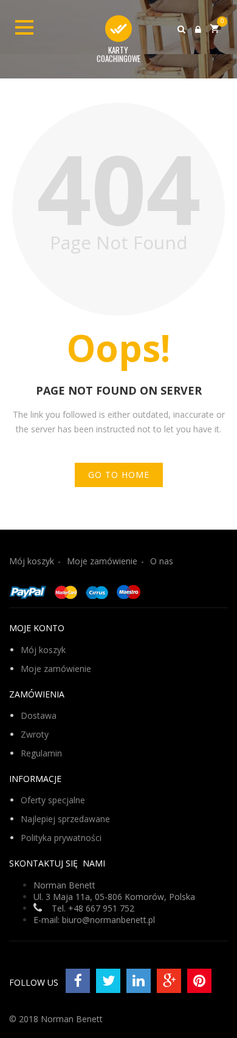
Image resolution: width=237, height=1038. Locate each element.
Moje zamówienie (102, 561)
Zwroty (35, 734)
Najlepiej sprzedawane (65, 819)
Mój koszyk (31, 561)
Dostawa (39, 715)
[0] (214, 28)
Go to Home (118, 474)
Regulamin (41, 753)
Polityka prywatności (61, 837)
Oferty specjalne (53, 800)
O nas (161, 561)
